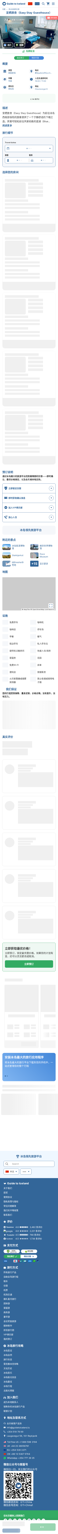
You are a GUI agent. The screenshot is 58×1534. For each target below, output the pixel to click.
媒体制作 (8, 1325)
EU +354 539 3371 (16, 1450)
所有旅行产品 (10, 1272)
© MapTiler (26, 609)
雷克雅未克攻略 (11, 1364)
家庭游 (7, 1308)
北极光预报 (9, 1390)
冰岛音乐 (8, 1372)
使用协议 (8, 1197)
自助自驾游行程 (11, 1276)
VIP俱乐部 (8, 1334)
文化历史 (8, 1368)
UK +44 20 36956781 (18, 1446)
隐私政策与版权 (11, 1201)
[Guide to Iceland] (13, 3)
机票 (6, 1290)
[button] (29, 32)
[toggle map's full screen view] (50, 605)
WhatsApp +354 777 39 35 (21, 1458)
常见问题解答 (10, 1206)
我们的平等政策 (11, 1210)
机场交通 (8, 1294)
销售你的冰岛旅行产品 (14, 1406)
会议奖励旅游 (10, 1321)
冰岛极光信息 (10, 1377)
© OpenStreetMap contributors (42, 609)
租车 (6, 1281)
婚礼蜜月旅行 (10, 1299)
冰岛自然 (8, 1355)
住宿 (6, 1285)
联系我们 (8, 1215)
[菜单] (53, 3)
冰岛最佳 (8, 1381)
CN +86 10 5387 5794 (18, 1454)
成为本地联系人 (11, 1402)
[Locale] (30, 3)
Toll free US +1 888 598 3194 (22, 1442)
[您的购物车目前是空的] (48, 3)
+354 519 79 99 (15, 1431)
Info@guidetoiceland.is (18, 1427)
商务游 (7, 1312)
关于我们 (8, 1188)
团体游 (7, 1303)
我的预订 (8, 1339)
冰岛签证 (8, 1350)
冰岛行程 (8, 1386)
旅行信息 (8, 1359)
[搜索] (43, 3)
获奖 (6, 1192)
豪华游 (7, 1316)
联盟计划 (8, 1411)
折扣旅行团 (9, 1330)
